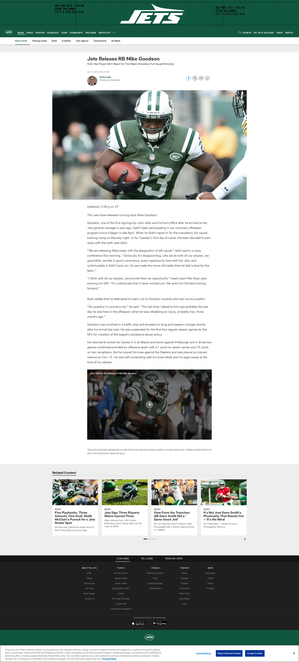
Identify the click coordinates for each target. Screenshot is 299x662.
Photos (210, 583)
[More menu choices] (114, 32)
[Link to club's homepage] (8, 32)
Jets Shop (89, 588)
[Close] (294, 653)
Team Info (184, 568)
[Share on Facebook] (188, 80)
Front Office (184, 588)
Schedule (184, 578)
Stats (184, 604)
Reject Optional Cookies (229, 653)
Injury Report (184, 598)
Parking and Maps (155, 583)
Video (210, 578)
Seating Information (155, 573)
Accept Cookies (254, 653)
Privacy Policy (109, 658)
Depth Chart (184, 593)
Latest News (210, 573)
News (210, 568)
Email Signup (89, 593)
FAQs (89, 573)
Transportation (155, 588)
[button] (149, 404)
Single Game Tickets (120, 588)
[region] (149, 653)
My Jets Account (121, 573)
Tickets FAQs (121, 604)
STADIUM (155, 568)
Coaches (184, 583)
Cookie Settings (203, 653)
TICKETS (121, 568)
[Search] (240, 32)
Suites (120, 593)
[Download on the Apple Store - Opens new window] (138, 623)
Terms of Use (89, 583)
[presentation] (245, 539)
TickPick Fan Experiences (120, 609)
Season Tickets (121, 578)
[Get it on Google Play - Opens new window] (159, 625)
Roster (184, 573)
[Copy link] (207, 78)
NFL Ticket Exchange (120, 598)
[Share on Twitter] (194, 80)
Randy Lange (105, 77)
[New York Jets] (149, 637)
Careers (89, 578)
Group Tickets (121, 583)
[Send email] (201, 80)
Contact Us (89, 598)
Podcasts (210, 588)
